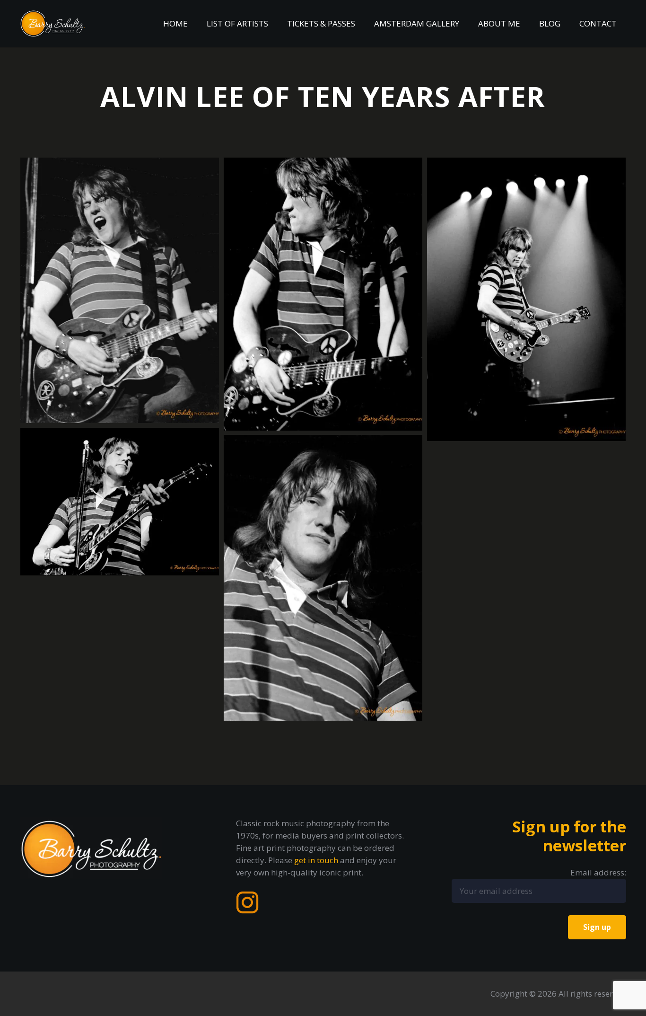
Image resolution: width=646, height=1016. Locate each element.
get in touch (316, 860)
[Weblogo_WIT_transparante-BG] (53, 23)
